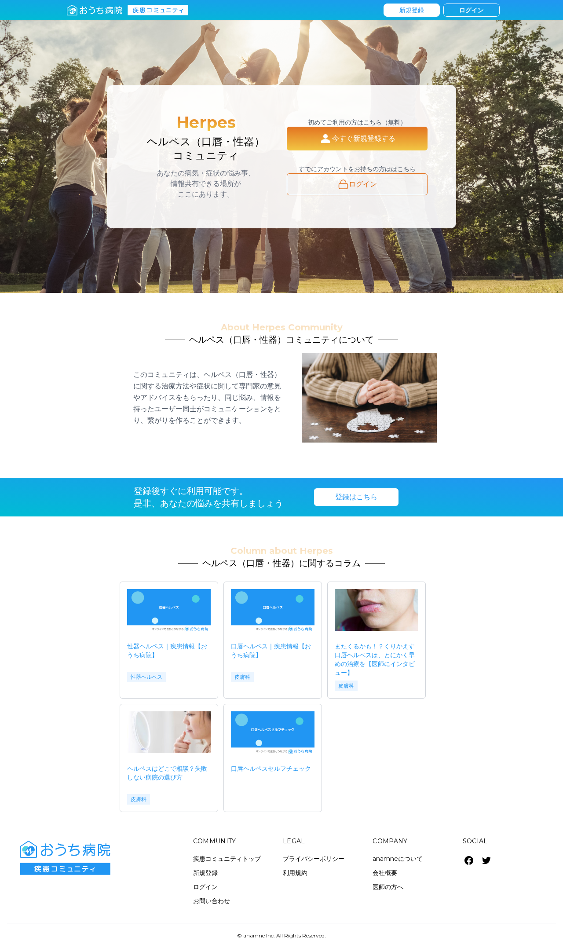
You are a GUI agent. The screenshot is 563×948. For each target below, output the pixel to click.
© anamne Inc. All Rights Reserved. (281, 935)
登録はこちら (356, 497)
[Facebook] (469, 860)
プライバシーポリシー (313, 859)
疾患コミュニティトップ (227, 859)
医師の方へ (388, 887)
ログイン (471, 10)
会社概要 (385, 873)
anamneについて (398, 859)
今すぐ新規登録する (363, 138)
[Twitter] (486, 860)
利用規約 (295, 873)
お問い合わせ (211, 901)
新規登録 (411, 10)
